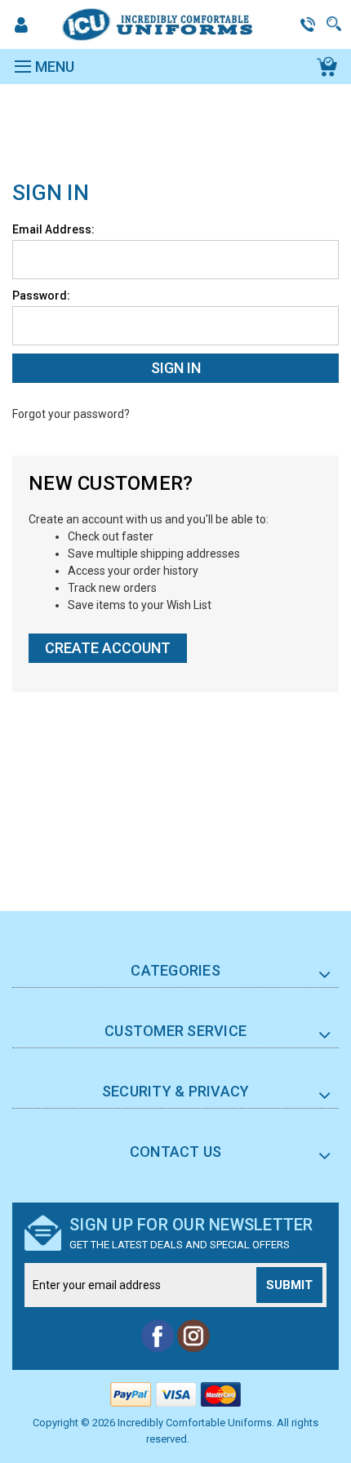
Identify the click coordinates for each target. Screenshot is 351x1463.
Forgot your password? (71, 413)
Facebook (157, 1335)
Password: (41, 295)
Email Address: (53, 229)
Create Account (108, 647)
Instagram (193, 1335)
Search (335, 23)
